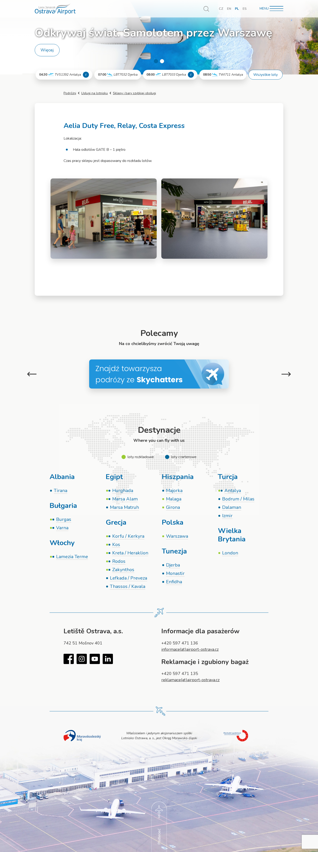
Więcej (47, 50)
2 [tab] (162, 61)
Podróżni (70, 93)
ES (245, 9)
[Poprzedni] (32, 374)
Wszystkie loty (265, 74)
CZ (221, 9)
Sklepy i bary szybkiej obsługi (134, 93)
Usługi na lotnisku (94, 93)
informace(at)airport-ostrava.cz (190, 649)
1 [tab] (156, 61)
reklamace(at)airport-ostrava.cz (190, 680)
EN (229, 9)
